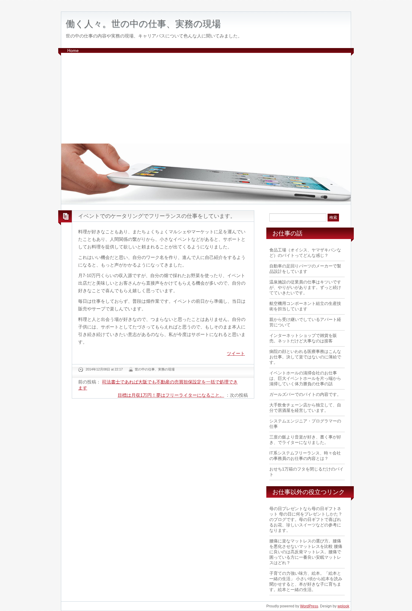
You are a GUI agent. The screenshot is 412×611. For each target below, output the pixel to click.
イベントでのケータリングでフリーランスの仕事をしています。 (157, 216)
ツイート (236, 353)
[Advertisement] (206, 98)
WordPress (309, 606)
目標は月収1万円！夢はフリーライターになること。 (171, 395)
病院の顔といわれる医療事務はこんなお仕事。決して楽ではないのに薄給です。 (305, 357)
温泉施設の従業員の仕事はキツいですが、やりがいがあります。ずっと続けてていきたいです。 (305, 287)
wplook (343, 606)
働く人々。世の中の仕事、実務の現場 (143, 24)
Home (73, 50)
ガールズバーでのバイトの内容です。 (305, 394)
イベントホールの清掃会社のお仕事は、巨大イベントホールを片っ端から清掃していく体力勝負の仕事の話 (305, 378)
